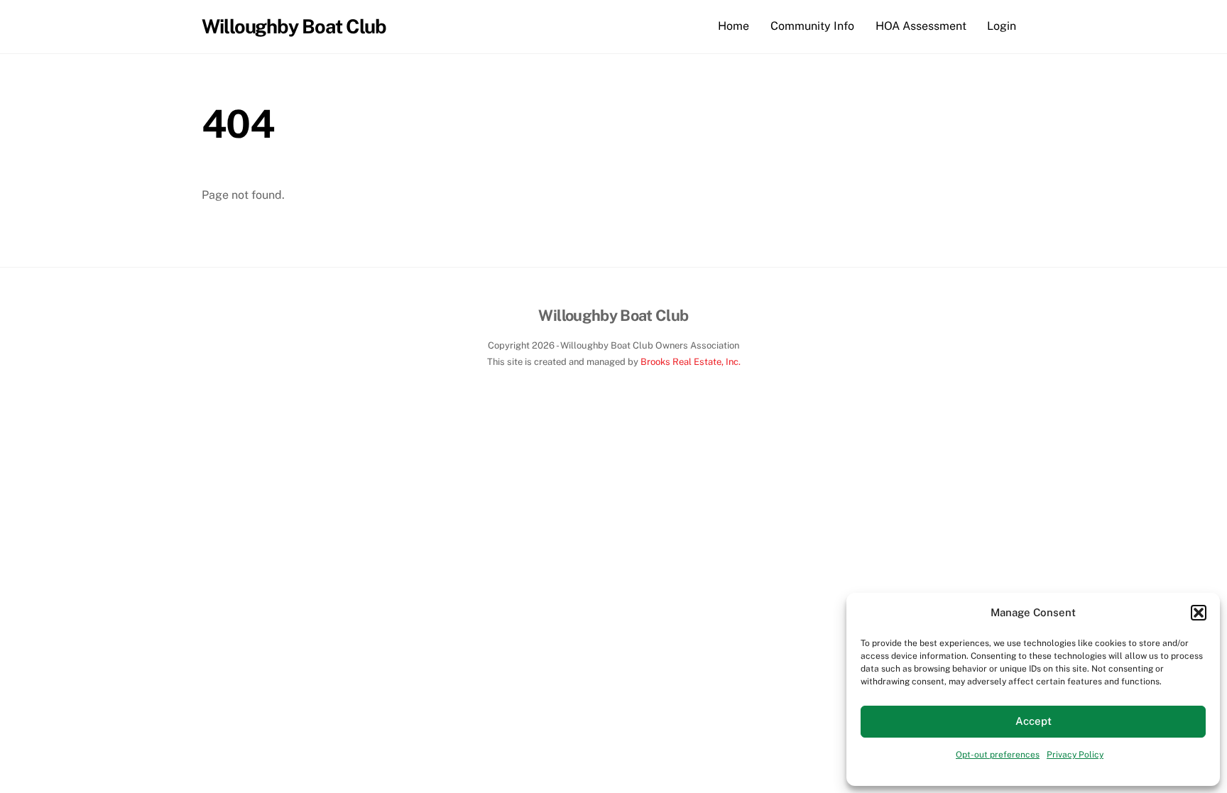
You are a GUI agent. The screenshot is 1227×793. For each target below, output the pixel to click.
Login (1001, 26)
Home (733, 26)
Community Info (812, 26)
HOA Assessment (921, 26)
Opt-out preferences (998, 755)
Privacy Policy (1075, 755)
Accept (1033, 721)
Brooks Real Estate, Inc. (690, 361)
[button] (1198, 613)
